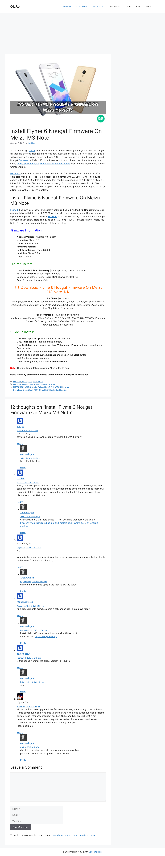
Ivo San (20, 478)
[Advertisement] (82, 32)
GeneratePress (95, 852)
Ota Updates (82, 6)
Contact (148, 6)
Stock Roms (98, 6)
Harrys (20, 426)
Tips (129, 6)
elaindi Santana (25, 602)
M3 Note (52, 216)
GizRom (16, 6)
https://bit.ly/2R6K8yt (46, 636)
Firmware (67, 6)
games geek (23, 654)
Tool (138, 6)
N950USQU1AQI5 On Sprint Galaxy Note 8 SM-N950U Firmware (41, 387)
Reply (20, 443)
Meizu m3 (15, 173)
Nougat (54, 384)
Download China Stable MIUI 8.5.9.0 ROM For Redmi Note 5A (40, 390)
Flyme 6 (14, 210)
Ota (30, 381)
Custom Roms (115, 6)
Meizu (32, 150)
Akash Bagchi (27, 454)
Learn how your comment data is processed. (75, 835)
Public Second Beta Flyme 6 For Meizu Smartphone (43, 163)
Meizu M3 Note (43, 384)
